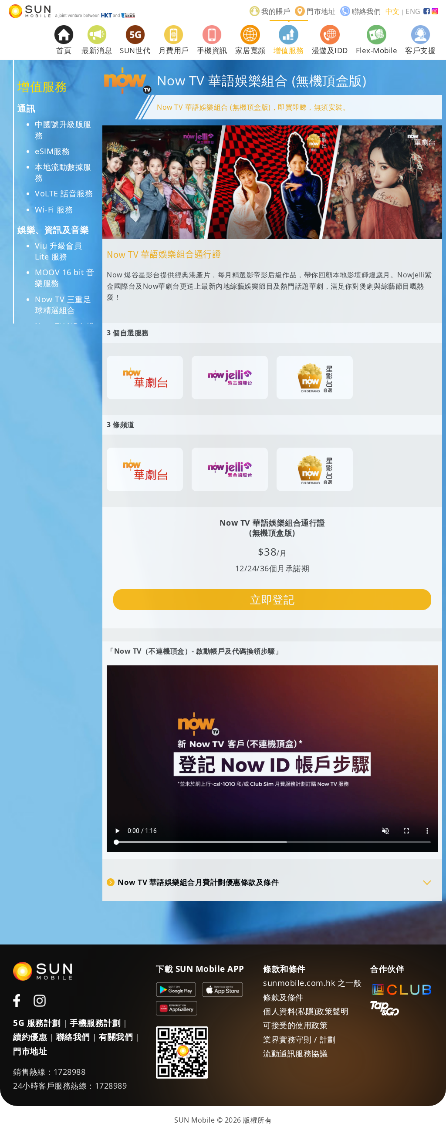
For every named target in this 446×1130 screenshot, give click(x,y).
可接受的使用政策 (295, 1025)
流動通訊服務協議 (295, 1053)
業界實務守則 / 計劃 (299, 1039)
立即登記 (272, 599)
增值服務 (42, 86)
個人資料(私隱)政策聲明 (305, 1011)
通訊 (26, 108)
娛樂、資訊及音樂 (53, 230)
